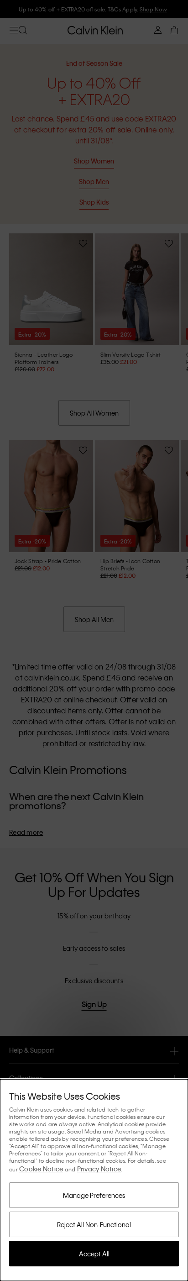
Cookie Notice (41, 1169)
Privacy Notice (99, 1169)
